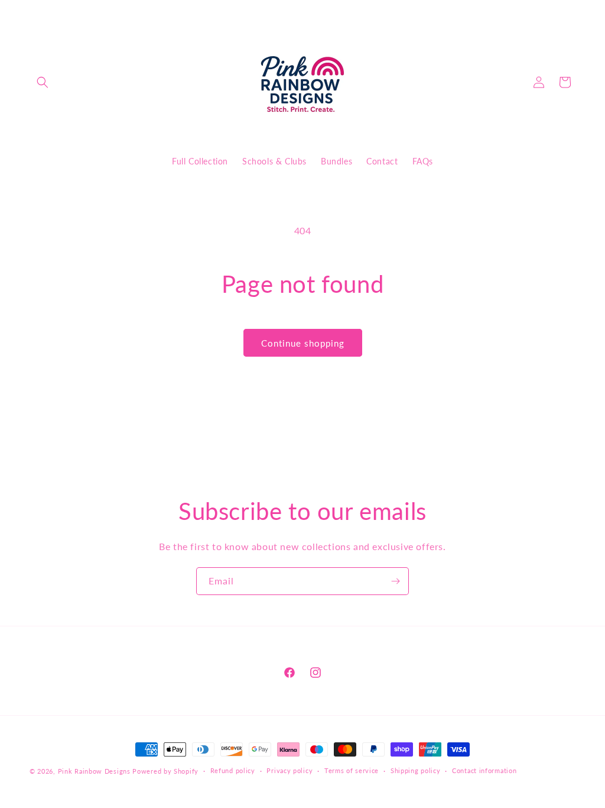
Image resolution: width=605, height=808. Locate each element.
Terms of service (351, 770)
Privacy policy (289, 770)
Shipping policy (416, 770)
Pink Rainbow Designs (95, 771)
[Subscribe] (395, 581)
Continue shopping (302, 343)
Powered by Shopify (165, 771)
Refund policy (232, 770)
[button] (43, 82)
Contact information (484, 770)
